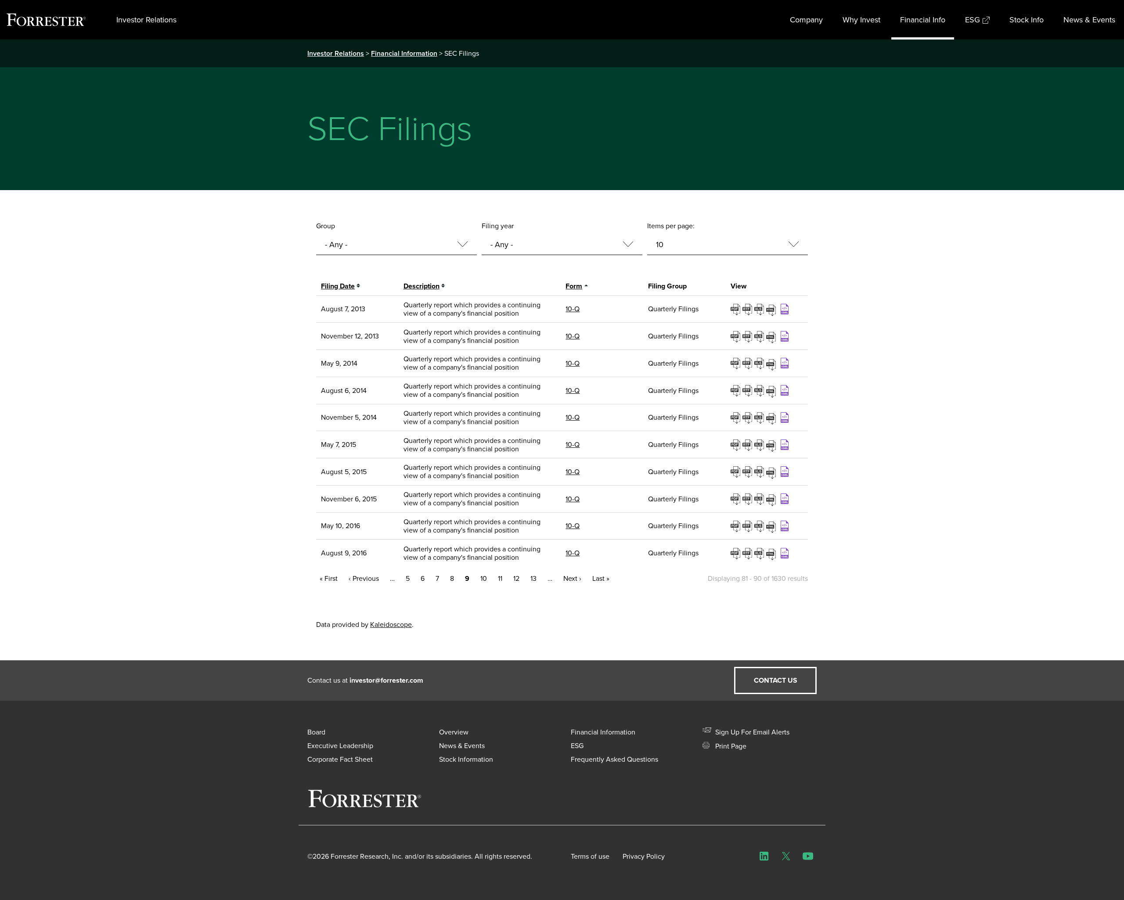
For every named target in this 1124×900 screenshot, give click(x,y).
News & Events (1089, 19)
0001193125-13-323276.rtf (748, 309)
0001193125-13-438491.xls (760, 336)
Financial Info (922, 19)
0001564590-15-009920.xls (760, 498)
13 (533, 578)
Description (421, 286)
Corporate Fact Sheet (340, 759)
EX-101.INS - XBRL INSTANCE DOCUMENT (785, 309)
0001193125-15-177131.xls (760, 444)
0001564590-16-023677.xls (760, 553)
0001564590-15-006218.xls (760, 471)
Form (574, 286)
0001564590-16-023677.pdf (736, 553)
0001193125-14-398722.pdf (736, 417)
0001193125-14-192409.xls (760, 363)
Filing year (498, 226)
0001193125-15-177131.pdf (736, 444)
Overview (453, 732)
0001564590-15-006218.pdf (736, 471)
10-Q (573, 309)
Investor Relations (146, 19)
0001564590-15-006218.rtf (748, 471)
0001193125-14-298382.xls (760, 390)
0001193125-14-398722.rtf (748, 417)
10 (483, 578)
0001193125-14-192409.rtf (748, 363)
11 (500, 578)
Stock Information (466, 759)
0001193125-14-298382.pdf (736, 390)
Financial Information (404, 53)
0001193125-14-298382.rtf (748, 390)
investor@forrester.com (386, 680)
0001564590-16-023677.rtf (748, 553)
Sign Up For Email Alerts (751, 732)
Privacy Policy (644, 856)
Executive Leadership (340, 746)
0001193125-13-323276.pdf (736, 309)
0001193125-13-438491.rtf (748, 336)
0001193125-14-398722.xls (760, 417)
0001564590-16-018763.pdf (736, 526)
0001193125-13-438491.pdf (736, 336)
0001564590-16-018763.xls (760, 526)
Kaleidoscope (391, 624)
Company (806, 19)
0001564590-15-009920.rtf (748, 498)
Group (325, 226)
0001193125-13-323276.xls (760, 309)
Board (316, 732)
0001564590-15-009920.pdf (736, 498)
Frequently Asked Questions (614, 759)
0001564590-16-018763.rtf (748, 526)
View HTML (772, 309)
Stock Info (1026, 19)
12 (516, 578)
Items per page (670, 226)
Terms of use (590, 856)
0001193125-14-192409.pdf (736, 363)
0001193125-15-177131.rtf (748, 444)
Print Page (729, 746)
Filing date (338, 286)
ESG (972, 19)
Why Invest (861, 19)
